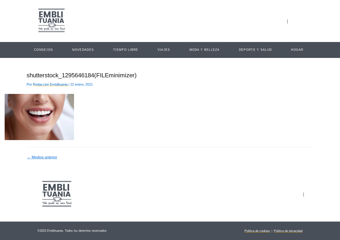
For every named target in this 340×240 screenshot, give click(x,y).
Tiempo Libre (125, 49)
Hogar (297, 49)
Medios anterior (42, 157)
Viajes (164, 49)
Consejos (43, 49)
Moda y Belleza (204, 49)
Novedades (83, 49)
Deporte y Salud (255, 49)
